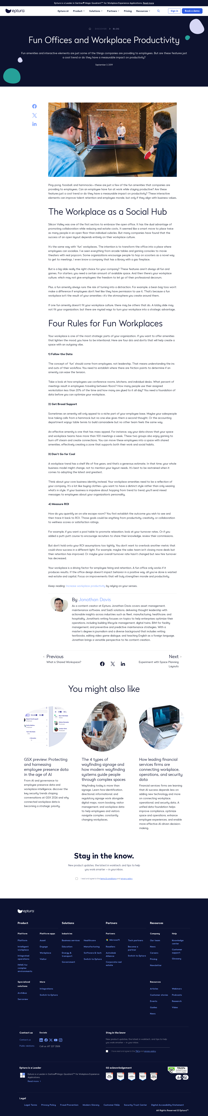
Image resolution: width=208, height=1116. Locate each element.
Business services (71, 940)
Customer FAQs (112, 1104)
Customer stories (159, 994)
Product (77, 11)
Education (67, 946)
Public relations (26, 1045)
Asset (43, 940)
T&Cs (137, 1051)
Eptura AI (63, 11)
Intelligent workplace (23, 948)
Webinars (177, 988)
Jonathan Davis (95, 599)
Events (153, 1001)
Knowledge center (177, 942)
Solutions (94, 11)
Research (177, 1001)
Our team (155, 940)
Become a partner (133, 948)
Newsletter (156, 965)
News (152, 946)
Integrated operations (23, 957)
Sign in (174, 10)
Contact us (25, 1039)
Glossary (176, 958)
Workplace (45, 952)
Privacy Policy (48, 1104)
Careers (154, 952)
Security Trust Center (135, 1104)
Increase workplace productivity (85, 586)
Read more (148, 3)
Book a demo (192, 10)
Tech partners (135, 940)
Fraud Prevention (69, 1104)
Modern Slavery (91, 1104)
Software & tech (93, 952)
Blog (116, 28)
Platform (22, 940)
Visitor (43, 959)
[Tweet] (34, 115)
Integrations (46, 988)
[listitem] (41, 1040)
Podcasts (177, 994)
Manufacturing (92, 946)
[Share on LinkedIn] (34, 124)
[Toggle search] (158, 11)
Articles (154, 988)
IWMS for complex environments (25, 968)
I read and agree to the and (106, 878)
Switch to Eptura (49, 994)
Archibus (22, 992)
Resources (142, 11)
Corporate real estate (114, 963)
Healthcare (90, 940)
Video (175, 1007)
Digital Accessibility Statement (167, 1104)
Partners (112, 11)
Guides (153, 1007)
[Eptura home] (15, 11)
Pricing (128, 11)
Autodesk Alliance (111, 954)
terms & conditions (108, 878)
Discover (101, 28)
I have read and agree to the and (133, 1051)
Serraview (23, 999)
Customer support (177, 951)
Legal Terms (30, 1104)
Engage (44, 946)
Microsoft (114, 939)
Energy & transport (67, 954)
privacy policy (126, 878)
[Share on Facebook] (34, 106)
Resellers (110, 946)
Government (68, 961)
